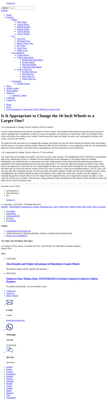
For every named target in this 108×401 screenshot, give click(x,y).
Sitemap (4, 207)
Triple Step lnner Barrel (32, 67)
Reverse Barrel (28, 62)
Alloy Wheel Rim (60, 207)
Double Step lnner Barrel (32, 60)
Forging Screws (23, 83)
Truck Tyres (22, 48)
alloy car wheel (99, 207)
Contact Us (11, 100)
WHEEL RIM (75, 207)
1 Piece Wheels (23, 31)
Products (10, 17)
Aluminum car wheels (30, 207)
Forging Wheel (23, 29)
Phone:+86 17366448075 (17, 236)
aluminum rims (46, 207)
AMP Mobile (14, 207)
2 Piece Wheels (23, 34)
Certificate (10, 98)
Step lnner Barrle (29, 65)
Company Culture (19, 95)
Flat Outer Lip (28, 74)
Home (8, 15)
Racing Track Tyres (25, 43)
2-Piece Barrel (23, 55)
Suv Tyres (21, 46)
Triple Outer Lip (29, 79)
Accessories (16, 81)
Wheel (14, 20)
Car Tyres (21, 38)
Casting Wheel (23, 24)
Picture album (12, 91)
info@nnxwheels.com (15, 320)
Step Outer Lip (28, 76)
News (8, 86)
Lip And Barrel (18, 53)
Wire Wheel (22, 22)
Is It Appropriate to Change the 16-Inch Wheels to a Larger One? (33, 109)
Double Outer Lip (29, 72)
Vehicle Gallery (12, 88)
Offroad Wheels (23, 27)
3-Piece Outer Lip (24, 69)
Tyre (13, 36)
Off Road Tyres (23, 41)
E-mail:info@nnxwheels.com (18, 231)
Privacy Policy (12, 296)
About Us (10, 93)
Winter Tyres (22, 50)
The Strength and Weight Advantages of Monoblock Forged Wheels (43, 263)
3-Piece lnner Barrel (25, 57)
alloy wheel (87, 207)
